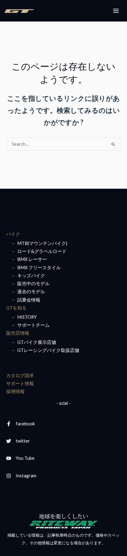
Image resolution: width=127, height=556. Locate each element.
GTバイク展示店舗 (36, 342)
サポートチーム (33, 325)
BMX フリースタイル (39, 267)
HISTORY (27, 317)
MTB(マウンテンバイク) (42, 243)
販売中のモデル (33, 283)
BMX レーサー (32, 259)
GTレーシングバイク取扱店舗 (48, 350)
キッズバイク (31, 275)
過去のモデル (31, 291)
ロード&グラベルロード (42, 251)
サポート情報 (20, 383)
